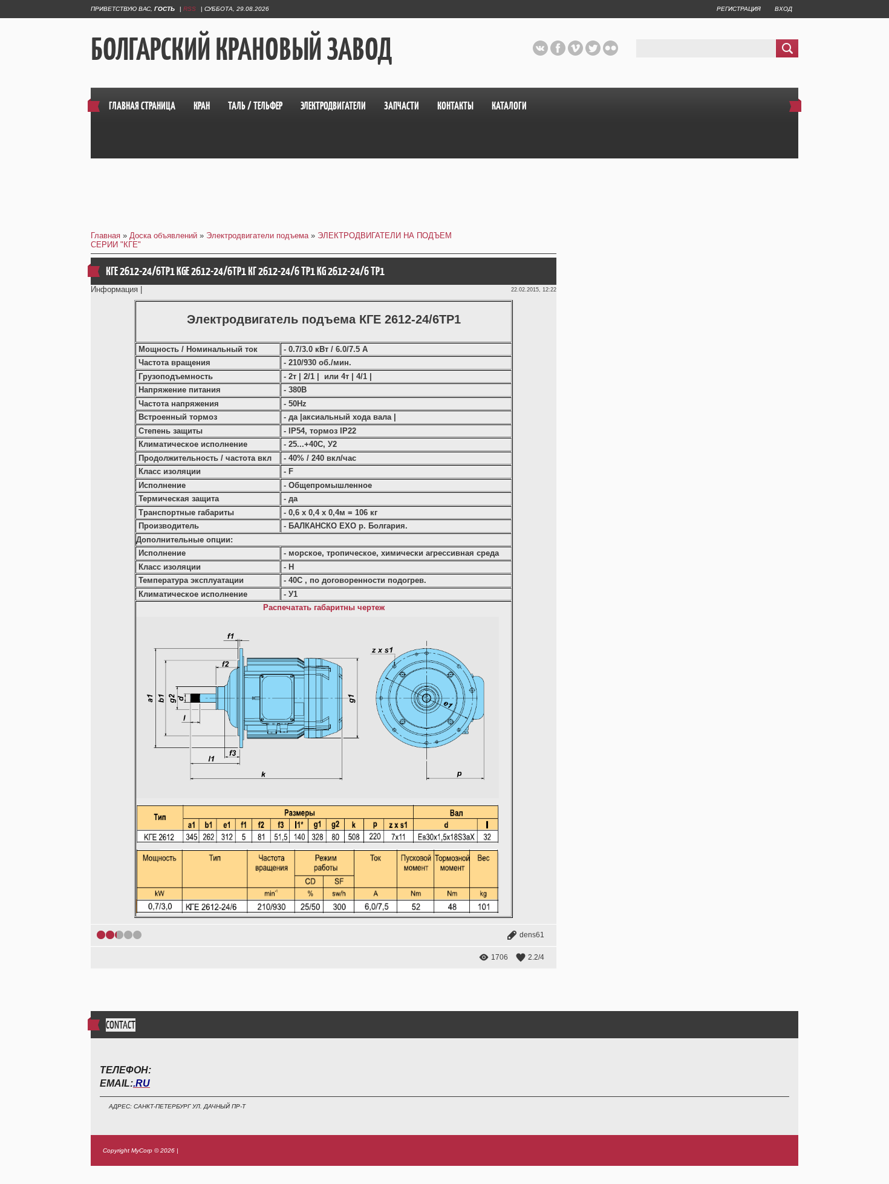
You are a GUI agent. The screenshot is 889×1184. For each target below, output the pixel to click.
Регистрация (739, 8)
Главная (105, 235)
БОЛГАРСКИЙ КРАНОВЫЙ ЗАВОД (241, 49)
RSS (189, 8)
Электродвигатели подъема (257, 235)
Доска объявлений (163, 235)
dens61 (531, 935)
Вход (783, 8)
